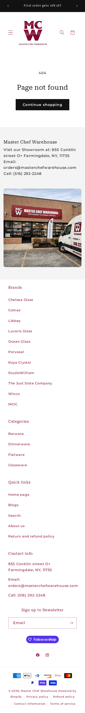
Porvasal (16, 352)
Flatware (16, 455)
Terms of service (63, 703)
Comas (14, 310)
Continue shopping (42, 104)
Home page (18, 494)
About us (16, 526)
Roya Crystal (19, 362)
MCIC (13, 404)
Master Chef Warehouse (39, 690)
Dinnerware (19, 444)
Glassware (17, 465)
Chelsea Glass (20, 300)
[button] (10, 32)
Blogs (13, 505)
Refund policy (64, 696)
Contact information (30, 703)
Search (14, 515)
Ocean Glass (19, 341)
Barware (16, 434)
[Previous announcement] (8, 6)
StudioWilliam (21, 373)
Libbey (14, 321)
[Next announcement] (76, 6)
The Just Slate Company (30, 383)
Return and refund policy (31, 536)
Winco (14, 394)
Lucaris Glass (20, 331)
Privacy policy (37, 696)
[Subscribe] (71, 622)
